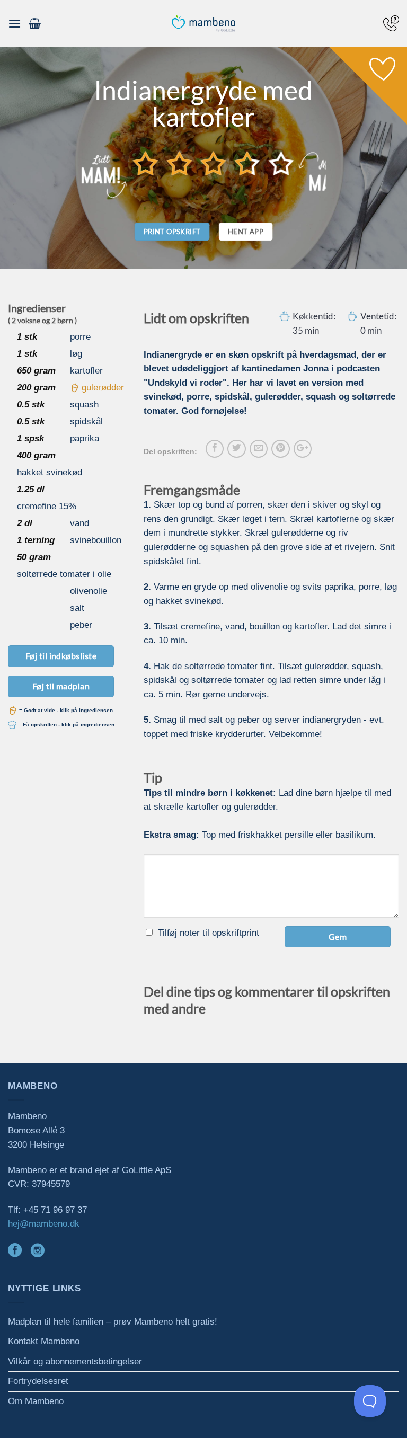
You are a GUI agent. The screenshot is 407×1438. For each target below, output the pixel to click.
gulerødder (103, 388)
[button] (14, 23)
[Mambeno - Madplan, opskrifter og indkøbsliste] (203, 23)
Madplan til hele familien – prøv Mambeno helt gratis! (112, 1322)
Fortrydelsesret (38, 1381)
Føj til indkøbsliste (61, 656)
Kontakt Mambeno (43, 1341)
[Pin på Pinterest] (280, 449)
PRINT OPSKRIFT (172, 231)
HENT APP (245, 231)
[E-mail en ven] (259, 449)
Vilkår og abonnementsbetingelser (75, 1361)
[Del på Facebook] (215, 449)
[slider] (213, 163)
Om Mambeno (36, 1401)
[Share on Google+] (303, 449)
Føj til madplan (61, 686)
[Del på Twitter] (236, 449)
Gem (338, 936)
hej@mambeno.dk (43, 1224)
